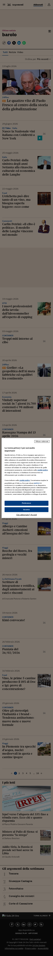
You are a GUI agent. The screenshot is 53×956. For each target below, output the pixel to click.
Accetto (26, 509)
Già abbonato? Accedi (26, 515)
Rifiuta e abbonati (42, 441)
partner (37, 483)
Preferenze (26, 503)
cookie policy (42, 470)
